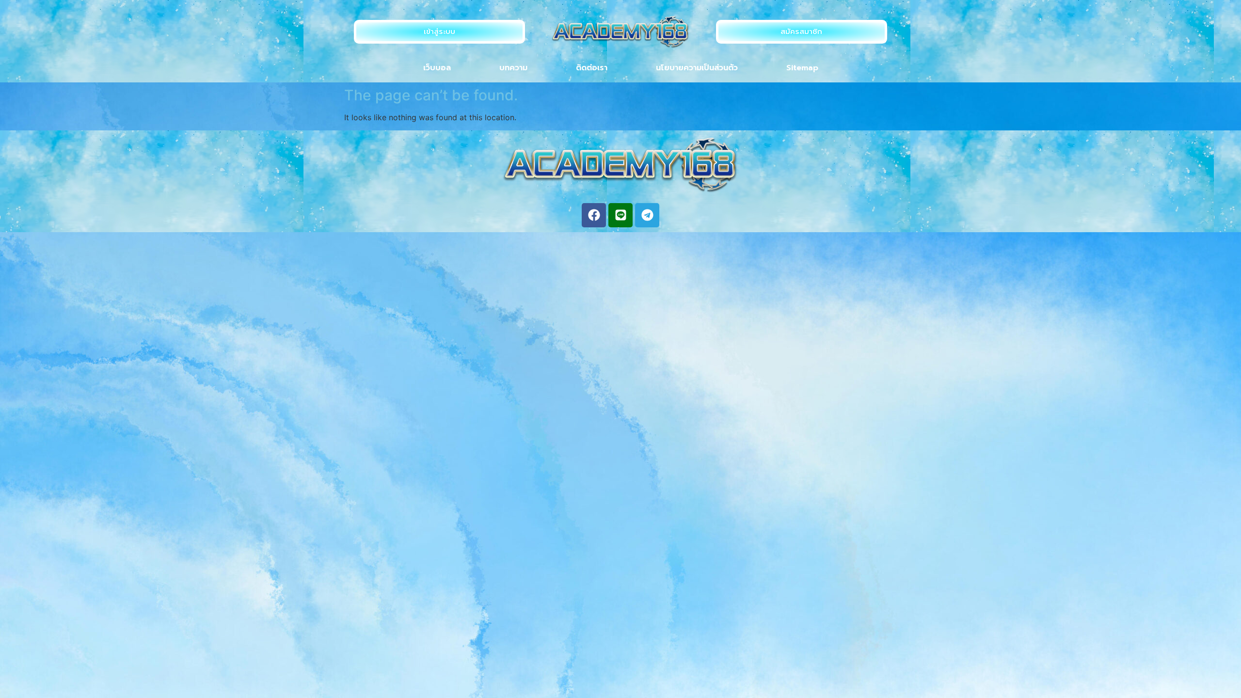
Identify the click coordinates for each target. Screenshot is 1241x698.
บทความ (513, 68)
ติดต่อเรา (591, 68)
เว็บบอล (437, 68)
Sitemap (802, 68)
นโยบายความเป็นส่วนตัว (697, 68)
